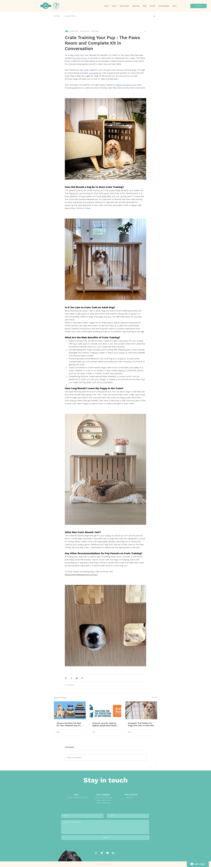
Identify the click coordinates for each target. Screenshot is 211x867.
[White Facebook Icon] (96, 852)
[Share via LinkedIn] (77, 678)
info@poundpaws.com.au (77, 797)
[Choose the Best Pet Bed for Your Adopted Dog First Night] (70, 710)
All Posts (57, 16)
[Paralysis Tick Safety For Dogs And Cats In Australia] (141, 710)
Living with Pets (69, 16)
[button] (154, 16)
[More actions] (145, 31)
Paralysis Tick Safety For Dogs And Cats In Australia (141, 724)
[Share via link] (82, 678)
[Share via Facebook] (66, 678)
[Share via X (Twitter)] (71, 678)
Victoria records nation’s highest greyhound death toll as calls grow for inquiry (104, 724)
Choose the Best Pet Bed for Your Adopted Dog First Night (70, 724)
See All (154, 697)
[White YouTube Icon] (107, 852)
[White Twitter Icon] (101, 852)
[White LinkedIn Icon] (113, 852)
